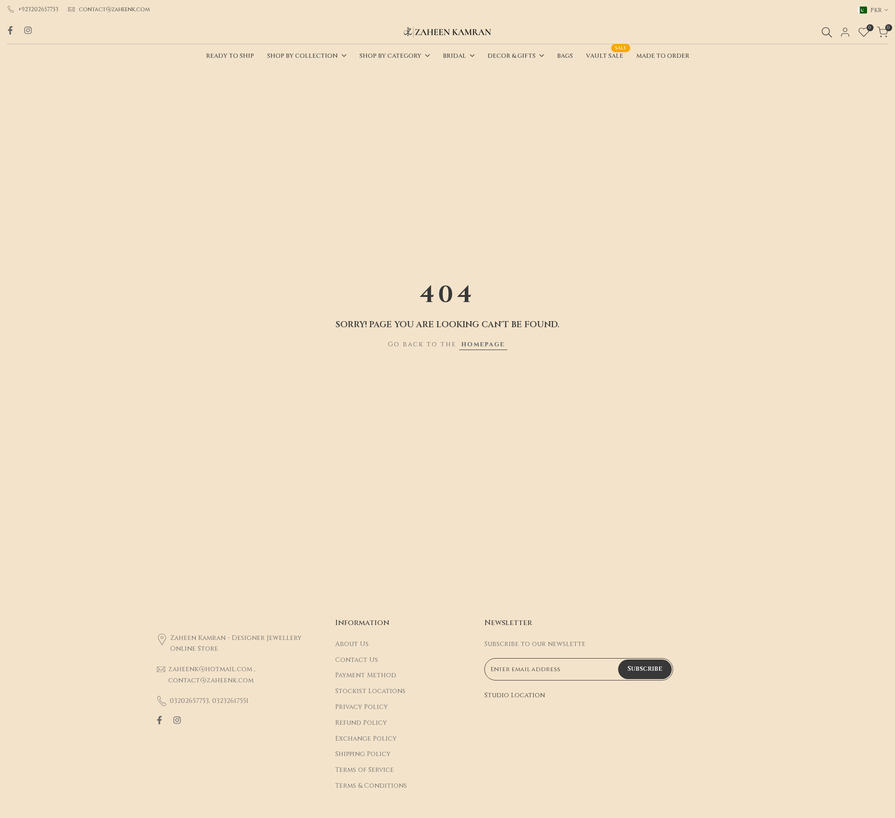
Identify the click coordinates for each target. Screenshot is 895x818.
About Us (352, 643)
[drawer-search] (827, 32)
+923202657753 (38, 9)
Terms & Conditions (371, 785)
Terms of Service (364, 769)
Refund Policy (361, 722)
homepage (483, 344)
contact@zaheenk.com (114, 9)
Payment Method (365, 675)
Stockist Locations (370, 691)
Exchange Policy (366, 738)
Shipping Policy (363, 753)
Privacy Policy (361, 706)
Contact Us (356, 659)
